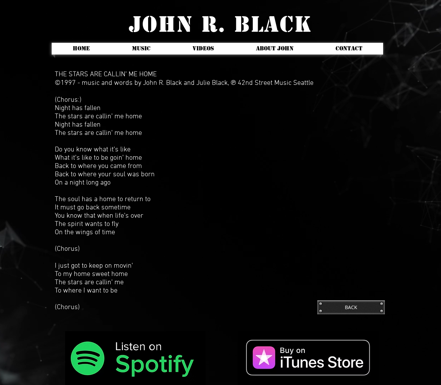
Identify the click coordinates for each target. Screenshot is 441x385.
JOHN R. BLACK (220, 24)
